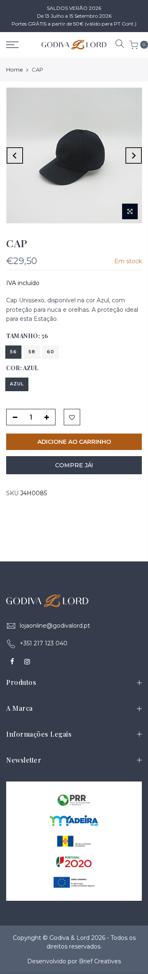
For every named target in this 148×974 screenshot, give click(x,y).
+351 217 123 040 (43, 643)
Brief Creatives (100, 961)
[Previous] (15, 155)
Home (14, 69)
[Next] (133, 155)
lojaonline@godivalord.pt (55, 625)
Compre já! (74, 465)
